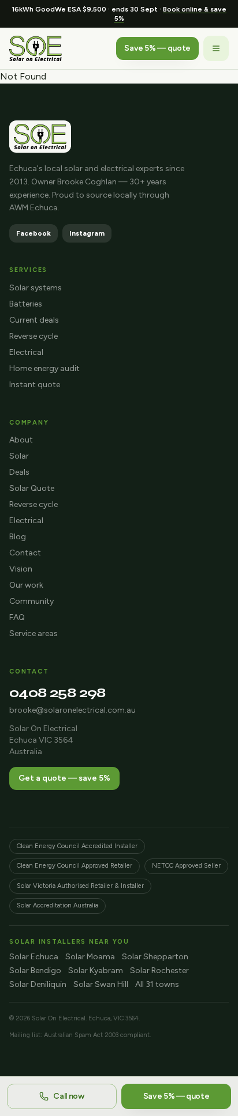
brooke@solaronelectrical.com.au (72, 710)
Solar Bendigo (35, 970)
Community (31, 601)
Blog (17, 537)
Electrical (26, 352)
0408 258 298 (57, 692)
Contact (25, 553)
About (21, 440)
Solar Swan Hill (100, 984)
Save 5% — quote (157, 48)
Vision (20, 569)
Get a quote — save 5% (64, 778)
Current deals (34, 320)
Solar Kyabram (95, 970)
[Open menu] (216, 48)
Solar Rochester (159, 970)
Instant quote (34, 384)
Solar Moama (90, 957)
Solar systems (35, 288)
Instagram (87, 233)
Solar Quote (31, 488)
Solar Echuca (33, 957)
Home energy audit (44, 368)
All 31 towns (157, 984)
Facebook (33, 233)
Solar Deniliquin (37, 984)
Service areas (33, 633)
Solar (19, 456)
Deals (19, 472)
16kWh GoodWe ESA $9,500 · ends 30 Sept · (119, 13)
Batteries (25, 304)
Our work (26, 585)
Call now (68, 1096)
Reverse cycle (33, 336)
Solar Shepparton (155, 957)
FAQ (17, 617)
